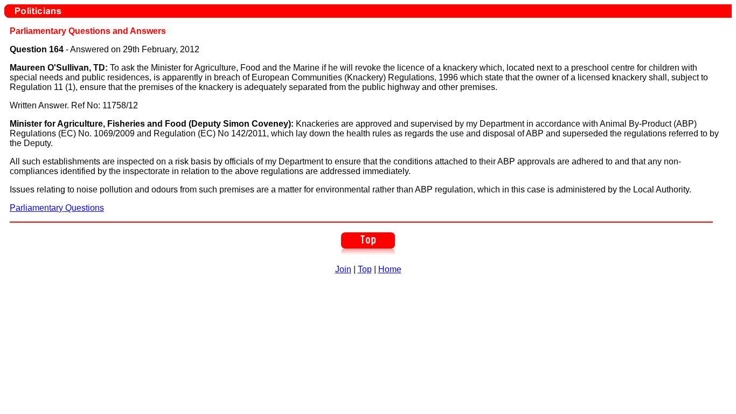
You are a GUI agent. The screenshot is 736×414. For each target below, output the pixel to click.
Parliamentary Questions (57, 207)
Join (343, 269)
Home (389, 269)
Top (365, 269)
